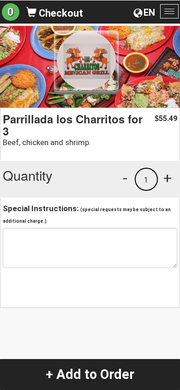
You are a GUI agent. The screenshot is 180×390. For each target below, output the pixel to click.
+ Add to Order (90, 374)
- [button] (125, 178)
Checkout (59, 13)
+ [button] (167, 178)
